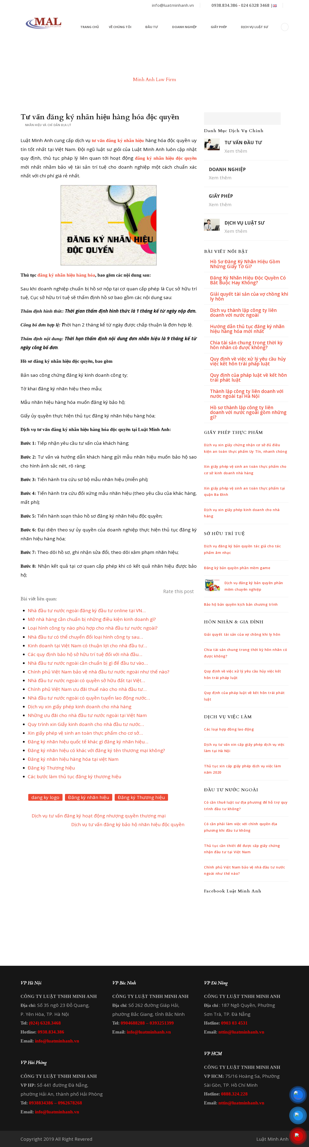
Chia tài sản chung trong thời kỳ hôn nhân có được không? (246, 345)
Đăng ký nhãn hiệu (88, 797)
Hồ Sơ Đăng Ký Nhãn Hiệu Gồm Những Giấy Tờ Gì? (245, 264)
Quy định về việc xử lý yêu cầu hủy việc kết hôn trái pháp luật (248, 361)
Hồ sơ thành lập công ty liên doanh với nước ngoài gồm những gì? (248, 412)
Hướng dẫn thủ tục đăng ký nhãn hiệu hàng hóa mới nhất (247, 328)
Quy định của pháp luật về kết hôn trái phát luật (248, 377)
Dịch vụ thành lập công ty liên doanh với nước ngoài (243, 312)
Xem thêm (236, 151)
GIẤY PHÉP (221, 196)
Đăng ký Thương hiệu (141, 797)
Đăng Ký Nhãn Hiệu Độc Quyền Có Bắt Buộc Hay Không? (248, 280)
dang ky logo (45, 797)
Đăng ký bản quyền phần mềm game (237, 568)
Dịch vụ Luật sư (254, 27)
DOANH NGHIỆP (227, 169)
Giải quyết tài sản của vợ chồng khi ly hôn (249, 296)
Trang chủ (89, 27)
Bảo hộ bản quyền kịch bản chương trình (241, 604)
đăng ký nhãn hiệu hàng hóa (66, 275)
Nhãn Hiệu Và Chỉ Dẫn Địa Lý (48, 125)
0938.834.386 (224, 5)
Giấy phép (219, 27)
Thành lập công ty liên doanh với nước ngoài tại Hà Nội (246, 393)
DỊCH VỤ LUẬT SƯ (245, 223)
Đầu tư (151, 27)
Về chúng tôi (120, 27)
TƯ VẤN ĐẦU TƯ (243, 142)
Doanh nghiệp (184, 27)
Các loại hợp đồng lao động (229, 729)
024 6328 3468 (255, 5)
